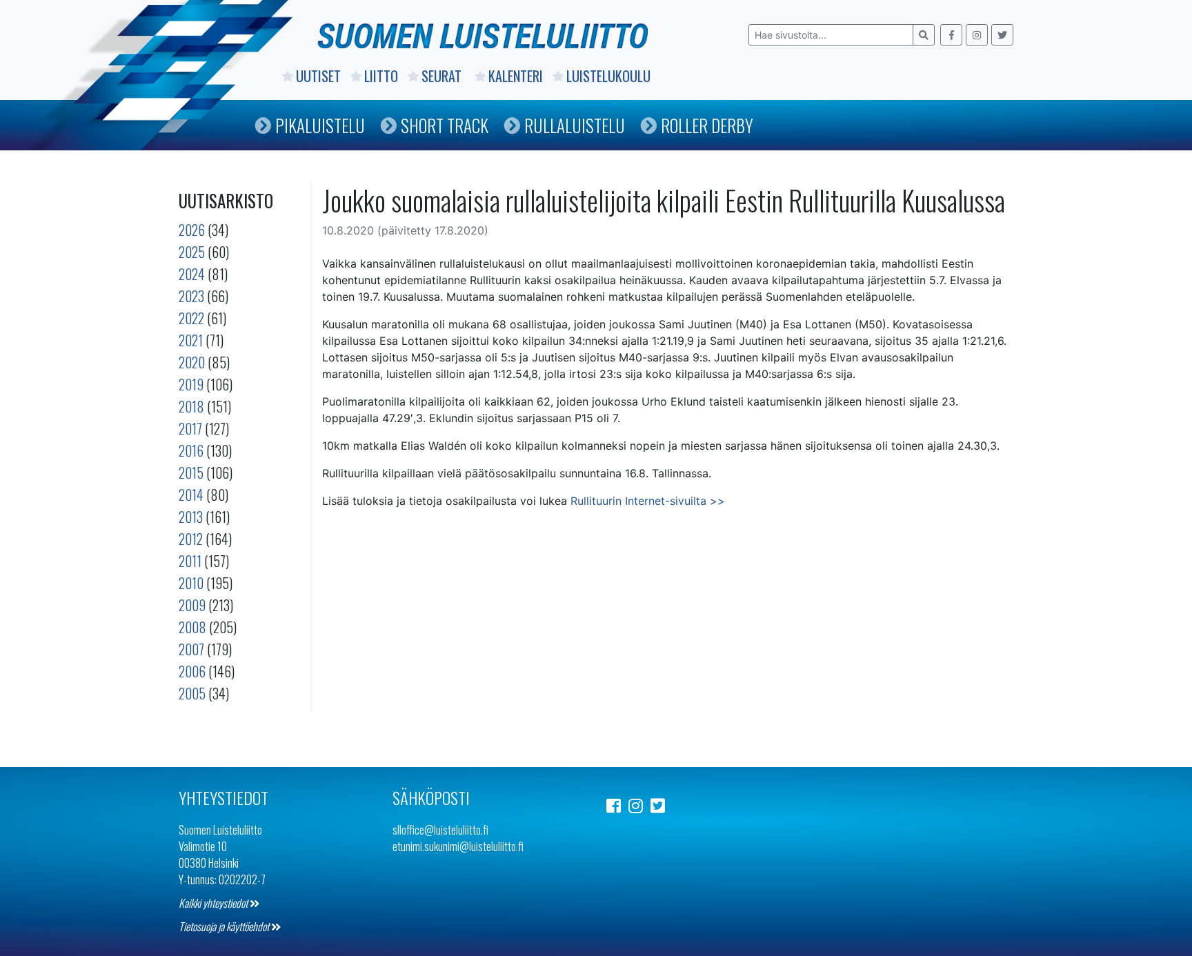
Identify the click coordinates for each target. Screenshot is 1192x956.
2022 (191, 318)
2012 (191, 538)
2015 (191, 472)
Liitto (381, 76)
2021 (191, 340)
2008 (192, 627)
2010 (191, 582)
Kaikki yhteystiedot (214, 903)
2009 (192, 605)
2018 (191, 406)
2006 (192, 671)
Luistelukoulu (608, 76)
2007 (191, 649)
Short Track (444, 125)
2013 (191, 516)
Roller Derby (707, 125)
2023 (191, 296)
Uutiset (318, 76)
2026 (192, 229)
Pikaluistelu (320, 125)
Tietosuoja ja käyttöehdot (225, 926)
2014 (191, 494)
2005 (192, 693)
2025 (192, 251)
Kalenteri (515, 76)
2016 (191, 450)
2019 (191, 384)
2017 (190, 428)
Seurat (443, 76)
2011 (190, 560)
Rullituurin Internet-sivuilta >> (647, 501)
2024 (192, 273)
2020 (192, 362)
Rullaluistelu (574, 125)
